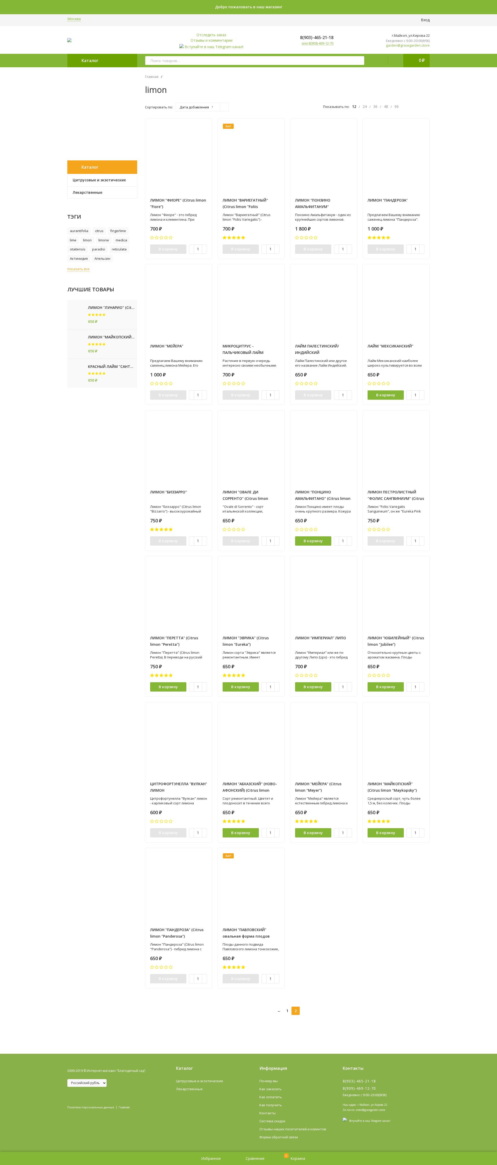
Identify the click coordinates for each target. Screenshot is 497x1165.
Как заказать (270, 1089)
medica (121, 240)
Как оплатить (270, 1097)
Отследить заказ (211, 34)
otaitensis (77, 249)
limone (103, 240)
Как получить (270, 1105)
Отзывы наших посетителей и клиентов (292, 1129)
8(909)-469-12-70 (359, 1088)
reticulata (119, 249)
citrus (99, 230)
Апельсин (102, 258)
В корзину (168, 249)
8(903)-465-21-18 (316, 37)
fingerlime (118, 230)
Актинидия (79, 258)
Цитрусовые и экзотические (199, 1081)
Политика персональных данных (90, 1107)
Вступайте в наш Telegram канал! (214, 46)
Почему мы (268, 1081)
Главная (151, 76)
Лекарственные (189, 1089)
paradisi (98, 249)
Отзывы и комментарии (211, 40)
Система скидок (272, 1121)
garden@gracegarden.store (408, 45)
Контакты (267, 1113)
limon (87, 240)
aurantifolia (79, 230)
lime (73, 240)
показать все (78, 268)
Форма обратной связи (278, 1137)
